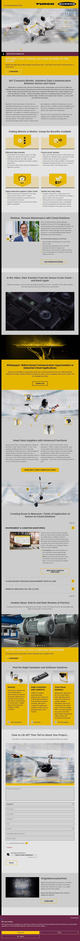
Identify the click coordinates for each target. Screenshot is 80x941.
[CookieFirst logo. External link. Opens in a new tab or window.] (2, 919)
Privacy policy (74, 918)
